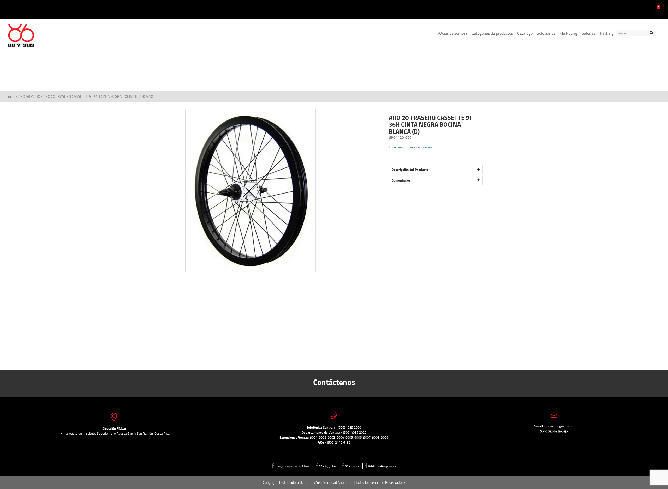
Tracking (606, 33)
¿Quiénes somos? (452, 33)
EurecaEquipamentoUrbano (292, 466)
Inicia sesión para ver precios (411, 146)
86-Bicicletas (327, 466)
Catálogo (525, 33)
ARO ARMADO (29, 96)
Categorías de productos (492, 33)
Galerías (588, 33)
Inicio (11, 96)
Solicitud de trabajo (554, 431)
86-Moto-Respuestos (382, 466)
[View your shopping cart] (656, 9)
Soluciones (546, 33)
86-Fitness (352, 466)
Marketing (568, 33)
